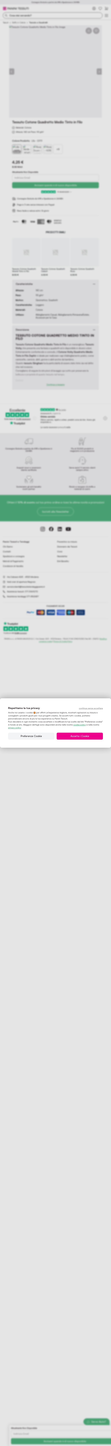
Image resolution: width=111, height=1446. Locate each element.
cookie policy (79, 724)
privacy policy (14, 727)
